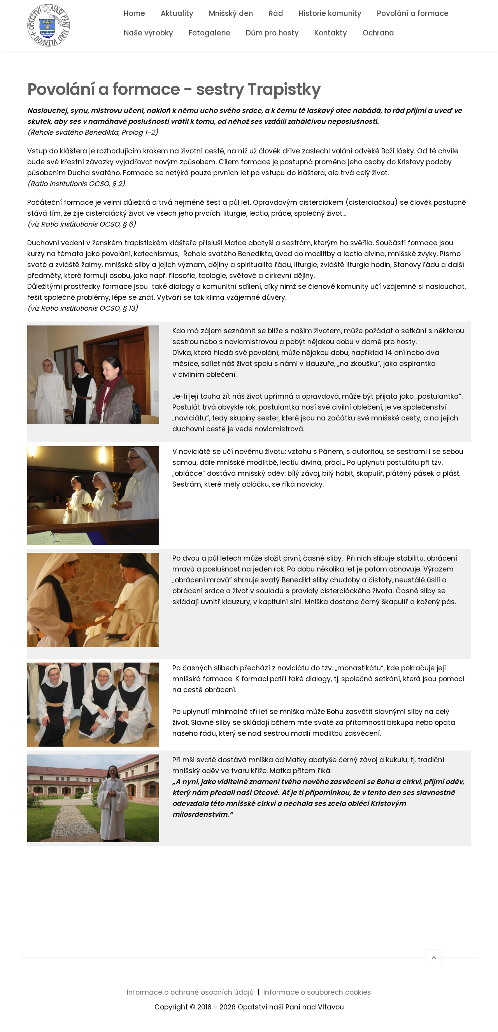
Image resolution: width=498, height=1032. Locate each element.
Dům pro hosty (272, 33)
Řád (275, 13)
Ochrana (378, 33)
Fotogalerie (209, 33)
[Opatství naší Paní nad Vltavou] (48, 25)
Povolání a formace (413, 13)
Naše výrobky (148, 33)
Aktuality (177, 13)
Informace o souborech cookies (317, 992)
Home (134, 13)
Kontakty (330, 33)
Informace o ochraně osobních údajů (190, 992)
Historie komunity (330, 13)
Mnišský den (231, 13)
